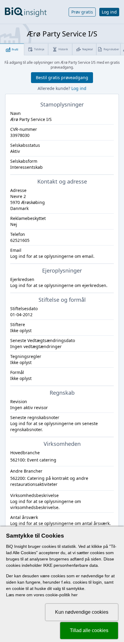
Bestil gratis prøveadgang (62, 77)
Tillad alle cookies (89, 630)
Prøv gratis (82, 12)
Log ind (109, 12)
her (74, 594)
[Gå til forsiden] (26, 12)
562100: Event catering (33, 460)
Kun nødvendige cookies (81, 612)
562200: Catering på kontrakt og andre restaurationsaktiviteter (49, 481)
